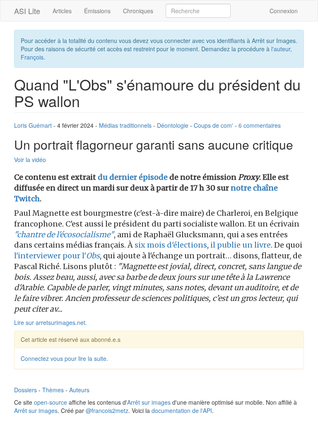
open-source (50, 402)
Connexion (284, 11)
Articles (62, 11)
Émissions (97, 11)
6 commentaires (259, 125)
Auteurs (79, 390)
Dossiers (25, 390)
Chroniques (138, 11)
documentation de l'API (182, 410)
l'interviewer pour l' (57, 255)
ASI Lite (27, 10)
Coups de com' (213, 125)
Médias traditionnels (125, 125)
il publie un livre (240, 245)
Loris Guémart (33, 125)
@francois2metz (107, 410)
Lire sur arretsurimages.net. (50, 322)
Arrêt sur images (149, 402)
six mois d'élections (171, 245)
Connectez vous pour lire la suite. (64, 358)
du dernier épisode (133, 177)
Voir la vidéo (30, 159)
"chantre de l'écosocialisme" (64, 234)
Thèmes (53, 390)
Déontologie (172, 125)
